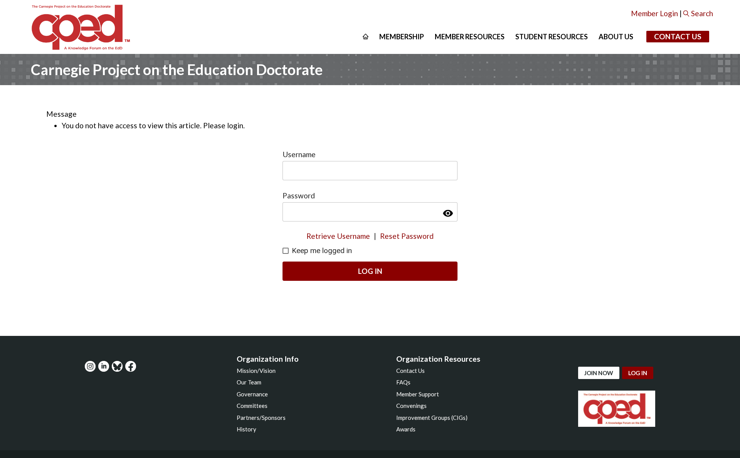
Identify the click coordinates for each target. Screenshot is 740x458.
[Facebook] (130, 366)
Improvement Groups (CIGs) (432, 417)
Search (702, 13)
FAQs (403, 382)
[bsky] (117, 366)
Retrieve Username (338, 236)
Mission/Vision (256, 370)
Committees (252, 405)
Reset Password (407, 236)
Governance (252, 394)
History (246, 429)
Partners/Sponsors (261, 417)
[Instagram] (90, 366)
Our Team (249, 382)
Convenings (411, 405)
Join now (598, 372)
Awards (405, 429)
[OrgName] (80, 27)
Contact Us (677, 36)
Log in (637, 372)
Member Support (417, 394)
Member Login (654, 13)
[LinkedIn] (103, 366)
